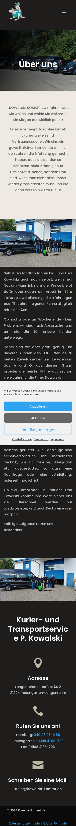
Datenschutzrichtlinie (24, 823)
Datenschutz (41, 439)
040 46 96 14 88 (47, 734)
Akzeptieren (38, 406)
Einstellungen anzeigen (38, 429)
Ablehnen (38, 418)
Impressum (57, 439)
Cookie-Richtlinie (22, 439)
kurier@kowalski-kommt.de (38, 788)
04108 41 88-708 (50, 740)
